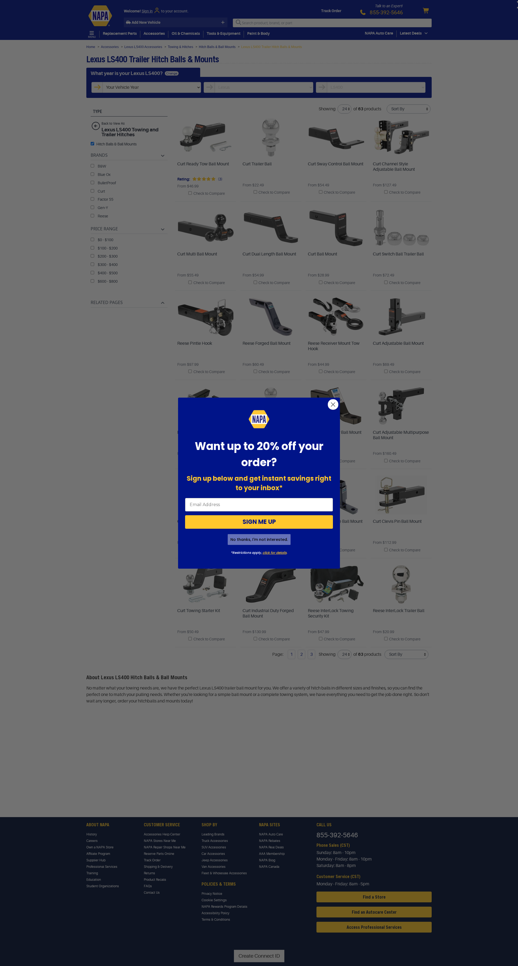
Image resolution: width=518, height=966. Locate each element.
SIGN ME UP (259, 522)
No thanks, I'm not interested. (259, 539)
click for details (275, 552)
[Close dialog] (333, 404)
